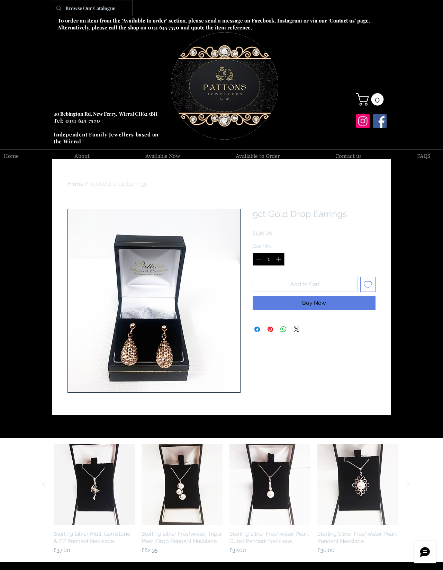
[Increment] (279, 259)
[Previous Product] (43, 484)
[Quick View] (94, 484)
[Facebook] (380, 121)
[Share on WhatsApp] (283, 329)
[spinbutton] (268, 259)
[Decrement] (258, 259)
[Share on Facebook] (257, 329)
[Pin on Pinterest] (270, 329)
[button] (371, 99)
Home (75, 183)
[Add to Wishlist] (368, 284)
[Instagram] (363, 121)
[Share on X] (296, 329)
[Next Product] (408, 484)
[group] (226, 499)
